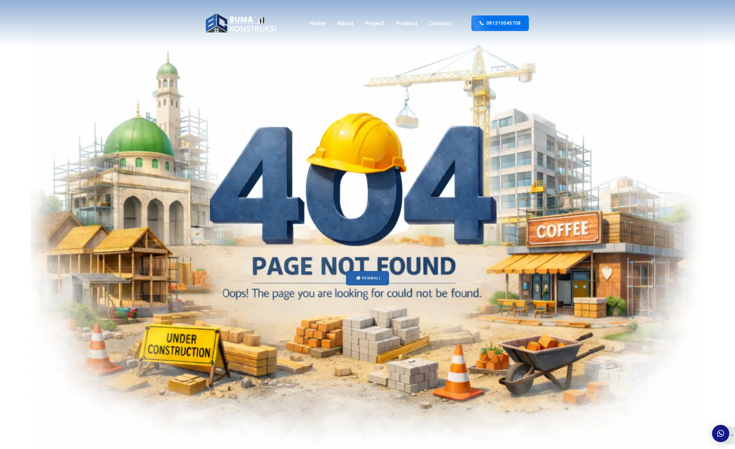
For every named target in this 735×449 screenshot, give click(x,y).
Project (374, 23)
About (345, 23)
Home (318, 23)
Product (406, 23)
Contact (440, 23)
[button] (720, 433)
